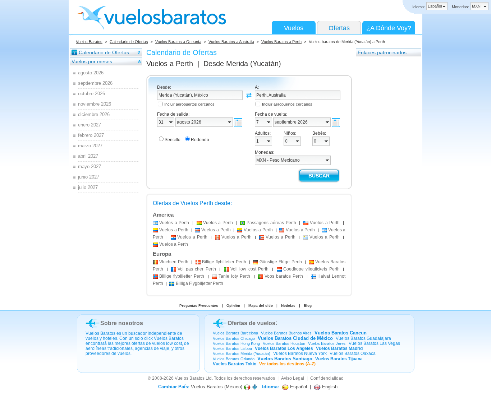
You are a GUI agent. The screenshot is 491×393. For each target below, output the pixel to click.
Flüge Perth (281, 261)
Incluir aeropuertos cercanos (189, 104)
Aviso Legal (292, 378)
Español (298, 386)
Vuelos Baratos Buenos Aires (286, 333)
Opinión (233, 306)
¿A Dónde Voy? (388, 28)
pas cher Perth (197, 269)
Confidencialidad (327, 378)
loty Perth (234, 276)
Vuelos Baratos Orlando (233, 359)
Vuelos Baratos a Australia (231, 42)
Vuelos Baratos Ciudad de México (295, 338)
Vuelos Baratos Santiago (284, 358)
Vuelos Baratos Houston (284, 343)
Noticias (288, 306)
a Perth (174, 222)
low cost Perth (249, 269)
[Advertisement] (385, 165)
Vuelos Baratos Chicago (234, 338)
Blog (308, 306)
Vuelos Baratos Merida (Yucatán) (241, 353)
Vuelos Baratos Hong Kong (236, 343)
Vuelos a (169, 64)
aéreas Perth (271, 222)
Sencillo (172, 139)
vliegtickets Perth (311, 269)
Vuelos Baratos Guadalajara (363, 338)
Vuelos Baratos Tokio (234, 363)
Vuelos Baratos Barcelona (235, 333)
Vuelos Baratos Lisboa (232, 348)
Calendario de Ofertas (129, 42)
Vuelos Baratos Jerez (327, 343)
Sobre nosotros (121, 323)
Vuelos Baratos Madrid (339, 348)
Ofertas (339, 28)
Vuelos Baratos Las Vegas (374, 343)
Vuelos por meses (92, 61)
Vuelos (293, 28)
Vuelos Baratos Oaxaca (353, 353)
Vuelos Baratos (89, 42)
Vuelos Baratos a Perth (281, 42)
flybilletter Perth (224, 261)
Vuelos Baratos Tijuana (339, 358)
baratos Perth (284, 276)
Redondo (200, 139)
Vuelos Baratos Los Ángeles (284, 348)
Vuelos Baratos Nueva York (300, 353)
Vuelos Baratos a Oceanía (178, 42)
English (329, 386)
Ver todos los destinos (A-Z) (287, 363)
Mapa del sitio (260, 306)
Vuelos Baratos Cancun (341, 333)
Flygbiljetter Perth (199, 283)
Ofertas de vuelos (251, 323)
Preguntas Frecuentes (198, 306)
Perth (173, 261)
